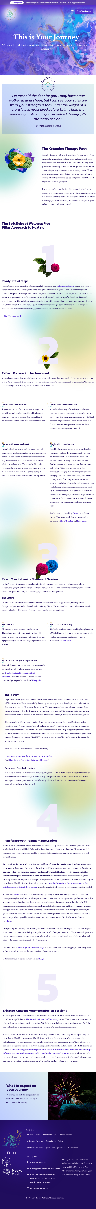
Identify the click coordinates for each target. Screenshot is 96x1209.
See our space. (65, 640)
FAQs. (41, 958)
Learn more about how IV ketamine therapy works (28, 756)
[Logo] (10, 13)
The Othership (66, 520)
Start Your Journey (84, 11)
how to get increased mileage (31, 947)
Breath (76, 513)
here (9, 921)
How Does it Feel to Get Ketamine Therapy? (29, 760)
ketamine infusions (65, 286)
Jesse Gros (81, 520)
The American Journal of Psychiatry (42, 1019)
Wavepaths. (36, 680)
